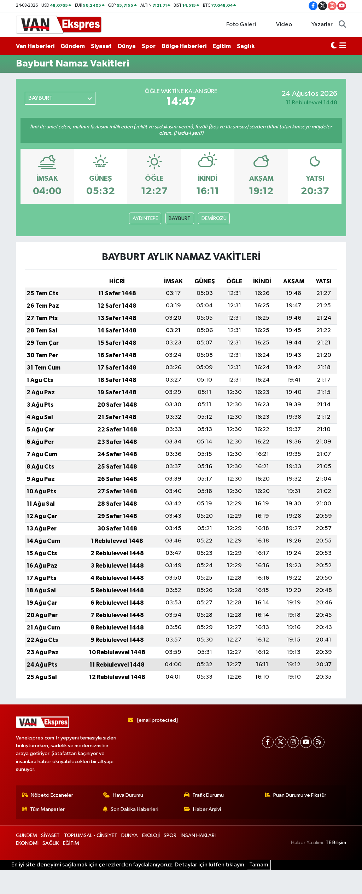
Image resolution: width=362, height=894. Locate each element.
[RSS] (319, 742)
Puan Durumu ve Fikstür (299, 795)
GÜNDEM (26, 835)
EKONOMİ (27, 843)
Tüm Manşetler (47, 809)
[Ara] (342, 24)
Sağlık (246, 46)
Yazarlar (322, 25)
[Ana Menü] (342, 46)
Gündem (72, 46)
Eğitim (221, 46)
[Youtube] (306, 742)
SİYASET (50, 835)
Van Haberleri (35, 46)
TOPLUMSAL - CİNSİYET (90, 835)
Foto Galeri (241, 25)
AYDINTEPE (145, 218)
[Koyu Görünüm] (334, 46)
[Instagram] (293, 742)
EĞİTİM (71, 843)
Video (284, 25)
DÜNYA (129, 835)
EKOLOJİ (151, 835)
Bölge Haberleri (184, 46)
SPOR (170, 835)
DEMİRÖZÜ (214, 218)
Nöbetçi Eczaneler (52, 795)
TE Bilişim (336, 842)
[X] (280, 742)
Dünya (127, 46)
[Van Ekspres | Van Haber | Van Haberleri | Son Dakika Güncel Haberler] (59, 24)
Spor (149, 46)
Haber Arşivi (207, 809)
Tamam (258, 865)
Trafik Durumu (208, 795)
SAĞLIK (50, 843)
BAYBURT (180, 218)
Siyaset (101, 46)
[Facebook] (268, 742)
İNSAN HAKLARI (198, 835)
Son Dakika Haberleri (134, 809)
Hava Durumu (128, 795)
